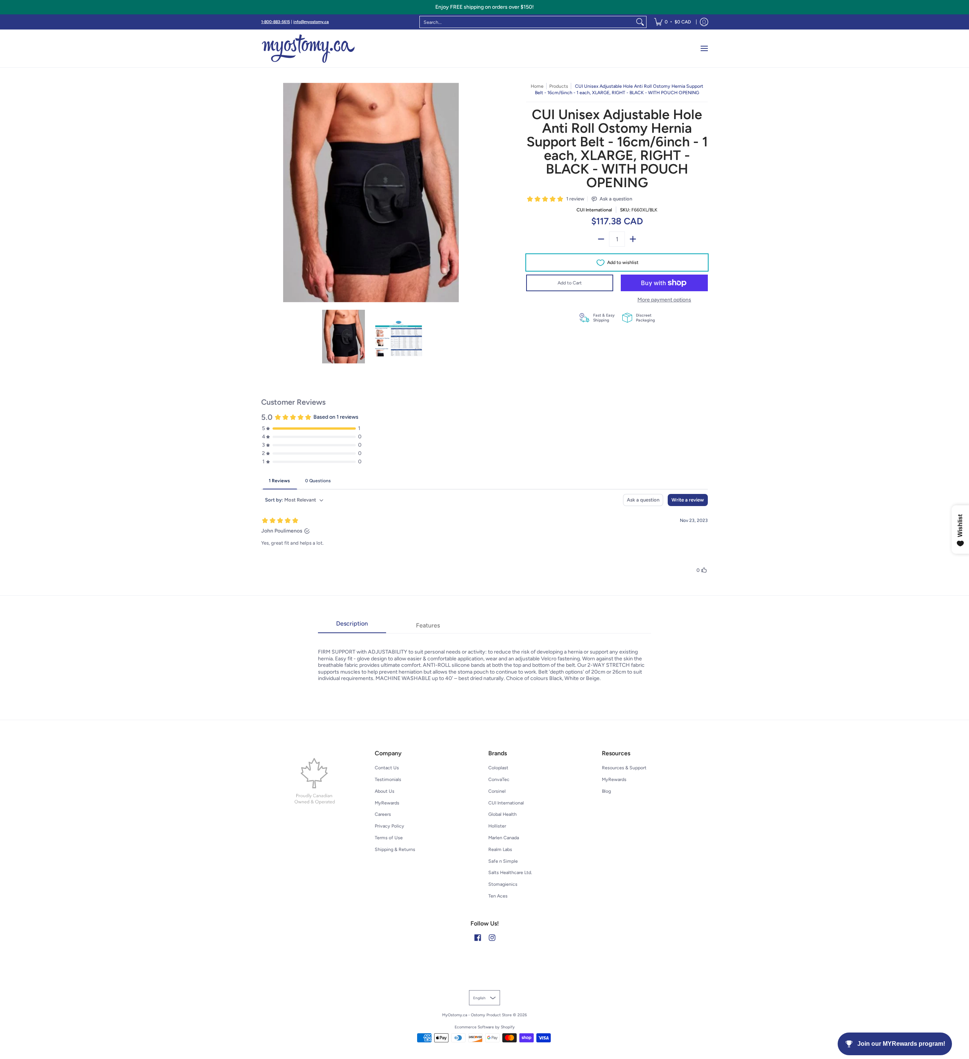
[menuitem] (672, 22)
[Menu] (704, 48)
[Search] (640, 22)
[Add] (633, 239)
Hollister (497, 826)
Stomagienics (502, 884)
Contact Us (387, 767)
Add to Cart (570, 283)
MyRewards (387, 803)
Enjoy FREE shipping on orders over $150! (484, 7)
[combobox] (527, 22)
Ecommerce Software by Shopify (485, 1027)
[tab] (352, 626)
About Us (384, 791)
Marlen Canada (503, 837)
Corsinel (497, 791)
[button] (477, 937)
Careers (383, 814)
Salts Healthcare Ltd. (510, 872)
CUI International (594, 210)
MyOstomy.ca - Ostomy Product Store (477, 1014)
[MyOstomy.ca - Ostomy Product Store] (308, 48)
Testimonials (388, 779)
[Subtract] (601, 239)
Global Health (502, 814)
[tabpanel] (484, 657)
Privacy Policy (389, 826)
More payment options (664, 300)
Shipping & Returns (395, 849)
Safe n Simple (503, 861)
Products (558, 86)
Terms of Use (389, 837)
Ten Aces (498, 896)
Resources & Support (624, 767)
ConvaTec (498, 779)
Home (537, 86)
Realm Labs (500, 849)
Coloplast (498, 767)
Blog (606, 791)
